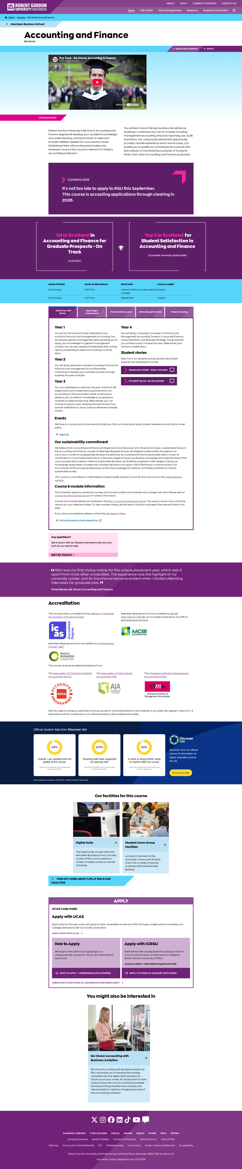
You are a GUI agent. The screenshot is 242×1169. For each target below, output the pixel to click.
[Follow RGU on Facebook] (111, 1121)
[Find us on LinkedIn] (120, 1121)
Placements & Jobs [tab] (121, 312)
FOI (100, 1145)
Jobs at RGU (168, 1139)
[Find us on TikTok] (128, 1121)
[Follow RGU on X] (94, 1121)
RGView (175, 1133)
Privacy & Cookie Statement (78, 1145)
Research (192, 10)
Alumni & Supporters (170, 10)
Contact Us (229, 3)
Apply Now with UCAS (65, 933)
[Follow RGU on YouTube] (136, 1121)
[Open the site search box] (234, 10)
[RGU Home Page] (6, 17)
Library (115, 1133)
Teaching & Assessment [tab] (92, 312)
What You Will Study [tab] (63, 312)
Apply (210, 49)
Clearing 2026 (78, 179)
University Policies (77, 1139)
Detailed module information (78, 521)
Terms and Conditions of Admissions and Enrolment (86, 983)
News (163, 1133)
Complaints (134, 1145)
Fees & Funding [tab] (179, 312)
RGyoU (140, 1133)
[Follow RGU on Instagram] (103, 1121)
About (170, 3)
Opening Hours (148, 1139)
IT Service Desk (98, 1133)
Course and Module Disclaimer (72, 496)
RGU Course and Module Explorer (127, 501)
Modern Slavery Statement (160, 1145)
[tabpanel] (121, 424)
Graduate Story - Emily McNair (148, 370)
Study (131, 10)
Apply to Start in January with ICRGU (153, 973)
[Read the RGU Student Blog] (145, 1121)
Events (152, 1133)
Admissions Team (116, 514)
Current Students (204, 3)
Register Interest (186, 49)
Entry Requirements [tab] (150, 312)
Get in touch (61, 554)
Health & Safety (100, 1139)
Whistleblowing (114, 1145)
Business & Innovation (215, 10)
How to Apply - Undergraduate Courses (85, 973)
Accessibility (186, 1145)
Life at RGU (146, 10)
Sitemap (53, 1145)
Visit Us (64, 435)
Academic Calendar (74, 1133)
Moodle (128, 1133)
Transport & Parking (124, 1139)
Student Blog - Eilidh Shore (146, 381)
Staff (183, 3)
